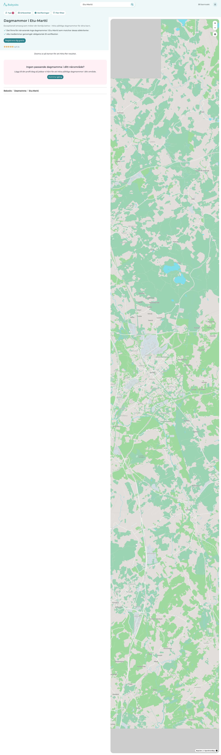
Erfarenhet (25, 13)
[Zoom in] (215, 23)
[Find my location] (215, 34)
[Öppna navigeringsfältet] (215, 4)
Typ (10, 13)
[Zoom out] (215, 27)
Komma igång (55, 77)
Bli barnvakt (204, 4)
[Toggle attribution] (216, 750)
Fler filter (59, 13)
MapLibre (199, 751)
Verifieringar (43, 13)
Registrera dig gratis (14, 40)
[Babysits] (11, 4)
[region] (164, 386)
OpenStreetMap (210, 751)
